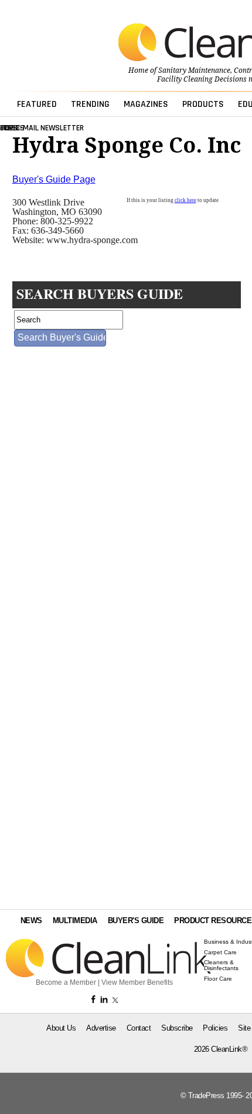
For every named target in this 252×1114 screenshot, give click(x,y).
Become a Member (66, 982)
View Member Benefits (137, 982)
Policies (215, 1028)
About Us (61, 1028)
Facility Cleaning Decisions (202, 79)
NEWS (31, 920)
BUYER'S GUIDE (136, 920)
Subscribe (177, 1028)
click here (185, 200)
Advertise (101, 1028)
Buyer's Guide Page (54, 179)
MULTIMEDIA (75, 920)
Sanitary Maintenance (194, 70)
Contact (139, 1028)
